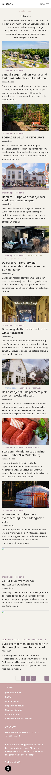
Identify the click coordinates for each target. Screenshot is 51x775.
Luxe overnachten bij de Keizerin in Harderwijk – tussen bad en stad (25, 645)
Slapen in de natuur (34, 256)
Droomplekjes (7, 70)
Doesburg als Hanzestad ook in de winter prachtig (24, 331)
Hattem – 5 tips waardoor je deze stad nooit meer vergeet (24, 198)
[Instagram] (8, 768)
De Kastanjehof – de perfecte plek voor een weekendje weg (24, 393)
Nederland (20, 70)
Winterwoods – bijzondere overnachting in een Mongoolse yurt (23, 518)
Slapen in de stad (33, 447)
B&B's (4, 640)
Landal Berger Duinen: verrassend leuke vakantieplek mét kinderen (24, 76)
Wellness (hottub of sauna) (14, 259)
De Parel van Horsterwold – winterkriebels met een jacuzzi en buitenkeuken (24, 266)
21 (33, 678)
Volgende (46, 678)
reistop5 (7, 4)
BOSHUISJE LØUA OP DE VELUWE (23, 137)
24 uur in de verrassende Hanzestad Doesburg (18, 582)
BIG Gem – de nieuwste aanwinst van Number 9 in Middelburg (23, 453)
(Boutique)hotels (9, 388)
